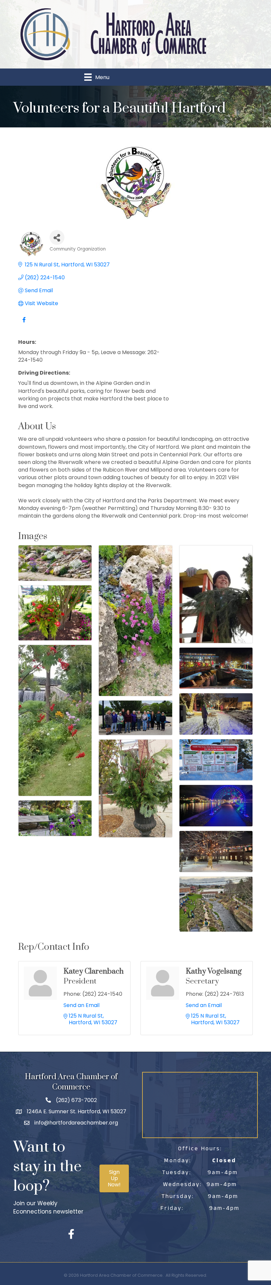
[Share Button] (57, 237)
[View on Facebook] (24, 323)
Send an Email (81, 1005)
